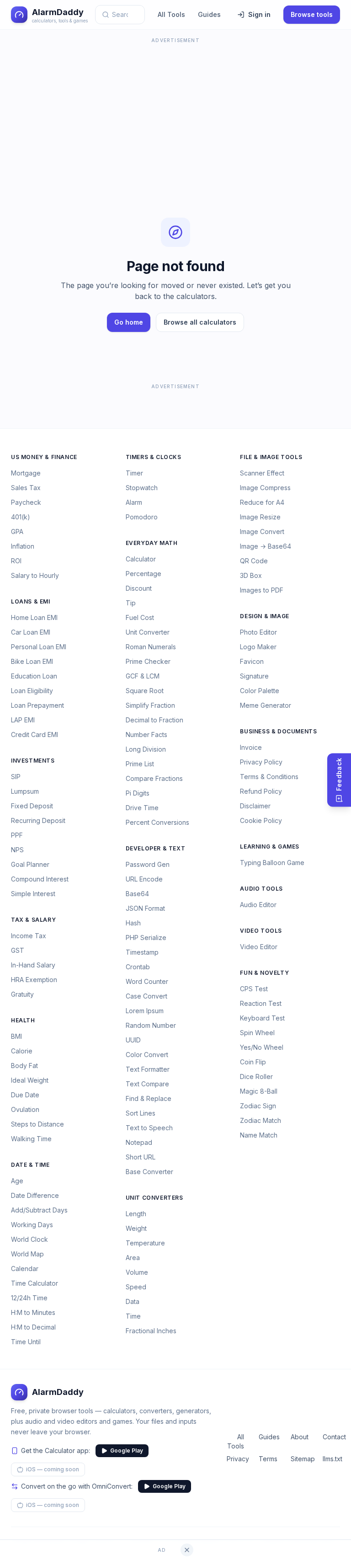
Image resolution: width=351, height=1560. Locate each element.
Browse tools (312, 14)
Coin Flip (253, 1062)
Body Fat (24, 1065)
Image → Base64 (265, 546)
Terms (267, 1459)
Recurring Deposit (38, 820)
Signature (254, 676)
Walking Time (31, 1139)
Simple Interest (33, 894)
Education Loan (34, 676)
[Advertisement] (175, 110)
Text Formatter (148, 1069)
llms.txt (331, 1459)
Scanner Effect (262, 473)
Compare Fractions (154, 778)
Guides (209, 14)
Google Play (126, 1450)
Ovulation (25, 1109)
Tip (131, 603)
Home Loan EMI (34, 617)
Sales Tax (26, 488)
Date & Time (30, 1164)
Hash (133, 923)
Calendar (24, 1268)
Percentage (143, 573)
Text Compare (147, 1084)
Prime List (140, 764)
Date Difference (35, 1195)
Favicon (252, 661)
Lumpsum (25, 791)
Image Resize (260, 517)
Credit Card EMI (34, 734)
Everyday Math (152, 543)
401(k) (20, 517)
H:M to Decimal (33, 1327)
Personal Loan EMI (38, 647)
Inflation (22, 546)
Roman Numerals (151, 647)
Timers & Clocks (153, 457)
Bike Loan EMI (32, 661)
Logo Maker (258, 647)
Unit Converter (148, 632)
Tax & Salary (33, 919)
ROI (16, 561)
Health (23, 1020)
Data (132, 1301)
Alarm (134, 502)
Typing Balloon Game (272, 862)
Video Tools (261, 930)
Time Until (26, 1342)
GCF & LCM (143, 676)
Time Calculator (34, 1283)
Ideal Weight (29, 1080)
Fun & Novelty (264, 972)
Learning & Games (269, 846)
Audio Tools (261, 888)
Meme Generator (265, 705)
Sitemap (299, 1459)
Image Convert (262, 531)
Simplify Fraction (150, 705)
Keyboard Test (262, 1018)
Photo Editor (258, 632)
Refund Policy (261, 791)
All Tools (171, 14)
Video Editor (258, 947)
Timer (134, 473)
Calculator (141, 559)
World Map (27, 1254)
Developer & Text (156, 848)
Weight (136, 1228)
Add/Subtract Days (39, 1210)
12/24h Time (29, 1298)
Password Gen (148, 864)
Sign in (259, 14)
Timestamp (142, 952)
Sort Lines (140, 1113)
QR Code (254, 561)
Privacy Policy (261, 762)
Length (136, 1214)
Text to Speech (149, 1128)
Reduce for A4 (262, 502)
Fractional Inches (151, 1331)
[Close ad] (187, 1550)
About (299, 1437)
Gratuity (22, 994)
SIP (16, 776)
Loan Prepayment (37, 705)
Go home (128, 322)
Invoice (251, 747)
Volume (137, 1272)
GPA (17, 531)
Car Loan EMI (30, 632)
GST (17, 950)
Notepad (139, 1142)
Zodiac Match (260, 1120)
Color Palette (259, 691)
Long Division (146, 749)
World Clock (29, 1239)
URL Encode (144, 879)
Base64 (137, 894)
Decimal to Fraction (154, 720)
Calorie (21, 1051)
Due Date (25, 1095)
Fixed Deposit (32, 806)
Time (133, 1316)
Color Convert (147, 1054)
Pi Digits (137, 793)
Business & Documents (278, 731)
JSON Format (145, 908)
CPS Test (254, 989)
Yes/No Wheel (261, 1047)
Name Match (258, 1135)
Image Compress (265, 488)
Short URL (140, 1157)
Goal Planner (30, 864)
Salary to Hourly (35, 575)
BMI (16, 1036)
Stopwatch (142, 488)
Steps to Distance (37, 1124)
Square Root (145, 691)
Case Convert (146, 996)
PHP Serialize (146, 937)
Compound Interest (40, 879)
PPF (17, 835)
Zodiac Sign (258, 1106)
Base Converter (149, 1171)
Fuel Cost (140, 617)
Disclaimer (255, 806)
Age (17, 1181)
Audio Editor (258, 904)
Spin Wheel (257, 1032)
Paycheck (26, 502)
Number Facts (146, 734)
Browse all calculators (200, 322)
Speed (136, 1287)
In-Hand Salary (33, 965)
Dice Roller (256, 1076)
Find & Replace (148, 1098)
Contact (331, 1437)
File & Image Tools (271, 457)
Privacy (235, 1459)
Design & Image (264, 616)
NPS (17, 850)
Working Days (32, 1225)
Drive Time (142, 808)
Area (133, 1257)
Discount (139, 588)
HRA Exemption (34, 979)
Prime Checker (148, 661)
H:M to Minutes (33, 1312)
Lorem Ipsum (145, 1011)
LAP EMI (23, 720)
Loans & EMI (30, 601)
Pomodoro (142, 517)
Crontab (138, 967)
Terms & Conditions (269, 776)
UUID (133, 1040)
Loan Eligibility (32, 691)
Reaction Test (261, 1003)
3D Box (251, 575)
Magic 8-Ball (258, 1091)
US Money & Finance (44, 457)
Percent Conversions (157, 822)
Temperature (145, 1243)
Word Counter (147, 981)
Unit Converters (154, 1197)
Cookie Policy (261, 820)
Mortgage (26, 473)
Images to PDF (261, 590)
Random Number (151, 1025)
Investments (33, 760)
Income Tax (28, 936)
